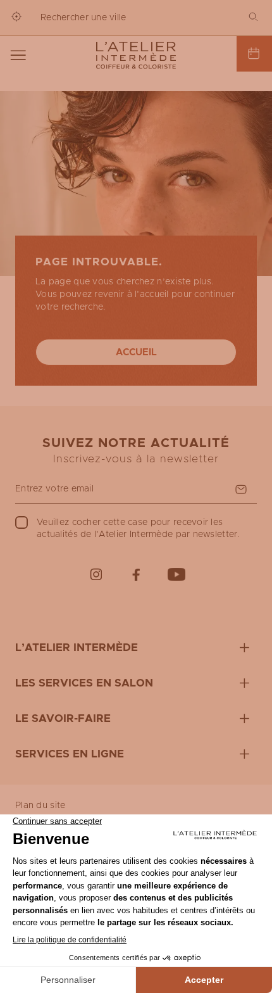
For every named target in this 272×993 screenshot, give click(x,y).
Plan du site (40, 805)
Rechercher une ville (83, 17)
